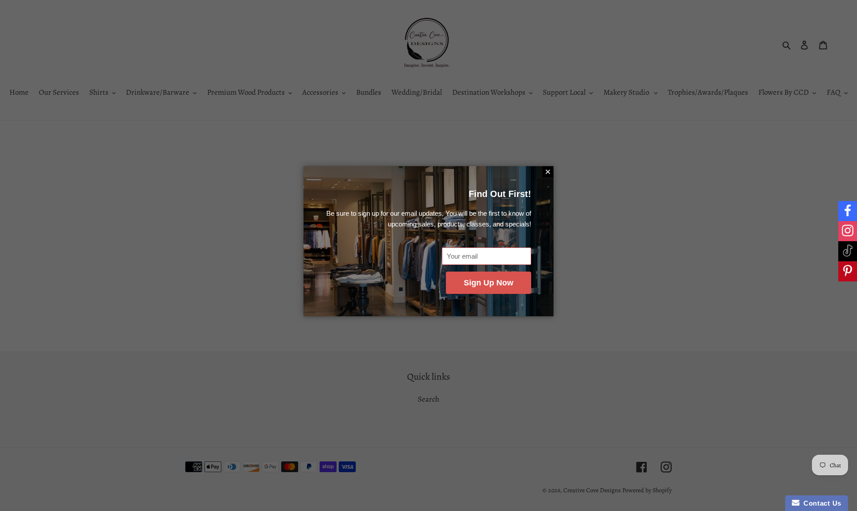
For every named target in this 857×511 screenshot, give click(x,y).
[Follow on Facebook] (847, 211)
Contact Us (820, 503)
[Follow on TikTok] (847, 251)
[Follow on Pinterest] (847, 271)
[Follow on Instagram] (847, 231)
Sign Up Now (488, 282)
